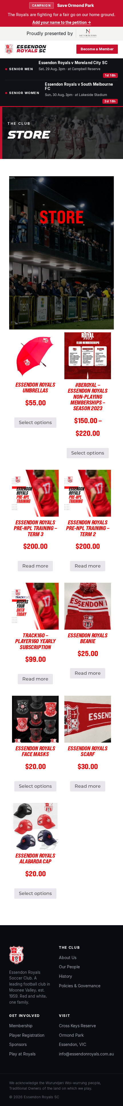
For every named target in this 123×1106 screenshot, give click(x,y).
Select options (35, 422)
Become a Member (97, 49)
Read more (35, 566)
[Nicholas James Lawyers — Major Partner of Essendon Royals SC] (86, 33)
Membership (21, 1025)
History (65, 976)
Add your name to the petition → (61, 22)
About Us (67, 957)
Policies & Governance (79, 985)
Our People (69, 966)
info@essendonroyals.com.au (86, 1053)
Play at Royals (22, 1053)
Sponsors (18, 1044)
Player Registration (26, 1035)
